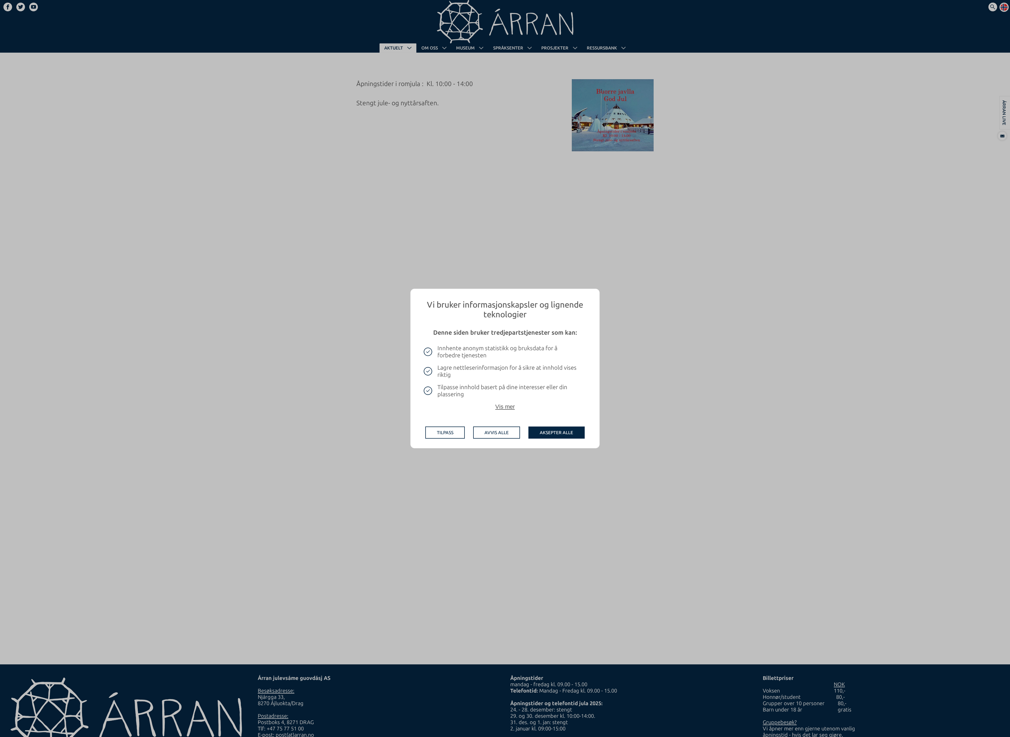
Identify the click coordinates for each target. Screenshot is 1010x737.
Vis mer (505, 406)
